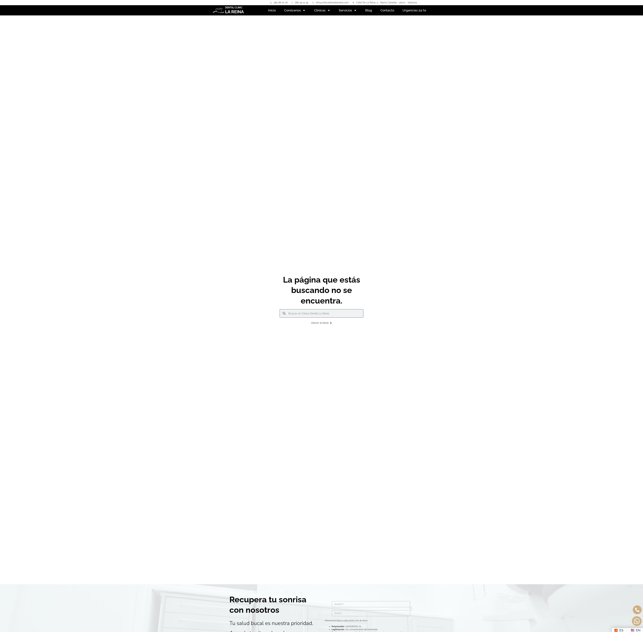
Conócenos (292, 10)
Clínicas (320, 10)
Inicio (272, 10)
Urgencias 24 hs (414, 10)
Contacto (387, 10)
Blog (368, 10)
